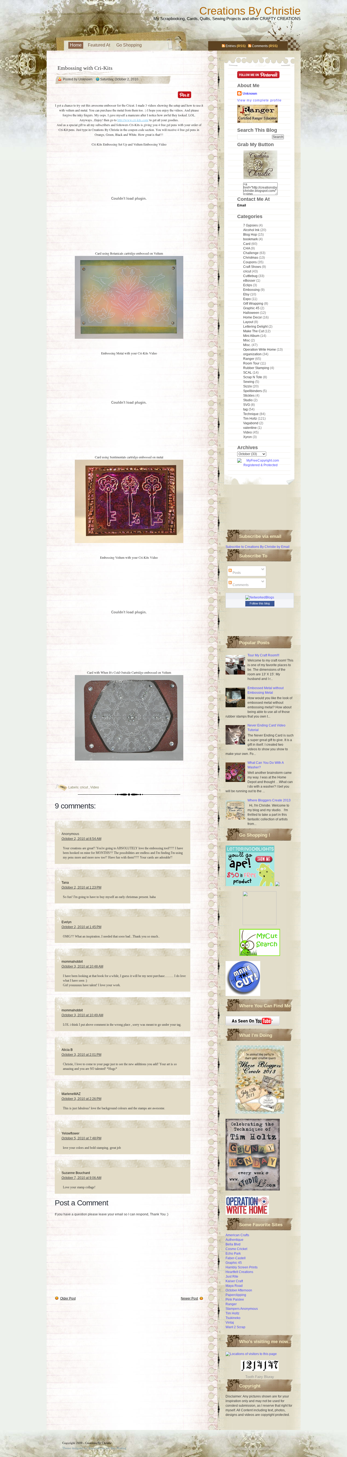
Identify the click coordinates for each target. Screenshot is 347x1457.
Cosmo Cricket (236, 1249)
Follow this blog (260, 603)
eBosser (249, 280)
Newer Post (189, 1298)
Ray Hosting (118, 1448)
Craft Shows (252, 267)
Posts (236, 573)
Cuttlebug (250, 276)
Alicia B (67, 1050)
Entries (231, 46)
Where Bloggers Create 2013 (269, 800)
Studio (248, 400)
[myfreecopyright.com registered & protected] (260, 465)
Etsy (246, 294)
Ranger (249, 359)
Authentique (234, 1240)
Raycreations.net (99, 1448)
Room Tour (251, 363)
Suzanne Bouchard (76, 1173)
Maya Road (234, 1286)
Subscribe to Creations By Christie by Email (258, 547)
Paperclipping (236, 1295)
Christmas (251, 257)
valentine (250, 428)
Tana (65, 882)
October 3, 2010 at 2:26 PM (81, 1099)
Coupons (250, 262)
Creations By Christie (250, 11)
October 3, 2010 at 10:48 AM (82, 966)
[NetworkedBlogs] (259, 597)
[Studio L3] (253, 1191)
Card (247, 244)
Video (94, 787)
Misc (247, 340)
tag (246, 409)
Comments (260, 46)
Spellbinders (253, 391)
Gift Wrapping (253, 303)
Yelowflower (70, 1133)
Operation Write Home (260, 349)
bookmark (251, 239)
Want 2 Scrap (235, 1327)
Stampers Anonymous (242, 1309)
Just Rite (232, 1276)
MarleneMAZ (71, 1094)
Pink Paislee (235, 1299)
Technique (251, 414)
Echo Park (233, 1253)
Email (241, 205)
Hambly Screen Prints (242, 1267)
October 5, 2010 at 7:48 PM (81, 1138)
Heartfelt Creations (239, 1272)
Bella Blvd (233, 1244)
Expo (247, 299)
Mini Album (251, 336)
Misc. (247, 345)
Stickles (249, 395)
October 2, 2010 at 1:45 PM (81, 927)
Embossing (252, 290)
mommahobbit (72, 961)
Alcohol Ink (251, 230)
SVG (247, 405)
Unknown (250, 94)
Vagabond (251, 423)
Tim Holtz (250, 418)
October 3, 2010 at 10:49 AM (82, 1015)
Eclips (248, 285)
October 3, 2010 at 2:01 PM (81, 1055)
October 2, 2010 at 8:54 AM (81, 839)
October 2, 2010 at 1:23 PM (81, 887)
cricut (84, 787)
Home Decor (253, 317)
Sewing (249, 382)
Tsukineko (233, 1318)
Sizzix (248, 386)
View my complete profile (259, 100)
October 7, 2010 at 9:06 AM (81, 1178)
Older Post (68, 1298)
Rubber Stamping (256, 368)
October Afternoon (239, 1290)
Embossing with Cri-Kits (85, 68)
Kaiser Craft (234, 1281)
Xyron (248, 437)
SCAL (248, 372)
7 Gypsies (251, 225)
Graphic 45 (251, 308)
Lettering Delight (255, 326)
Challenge (251, 253)
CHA (247, 248)
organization (252, 354)
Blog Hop (250, 234)
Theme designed (72, 1448)
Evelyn (67, 922)
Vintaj (230, 1322)
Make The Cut (254, 331)
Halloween (251, 313)
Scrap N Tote (253, 377)
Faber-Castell (236, 1258)
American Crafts (237, 1235)
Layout (248, 322)
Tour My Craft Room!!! (263, 655)
